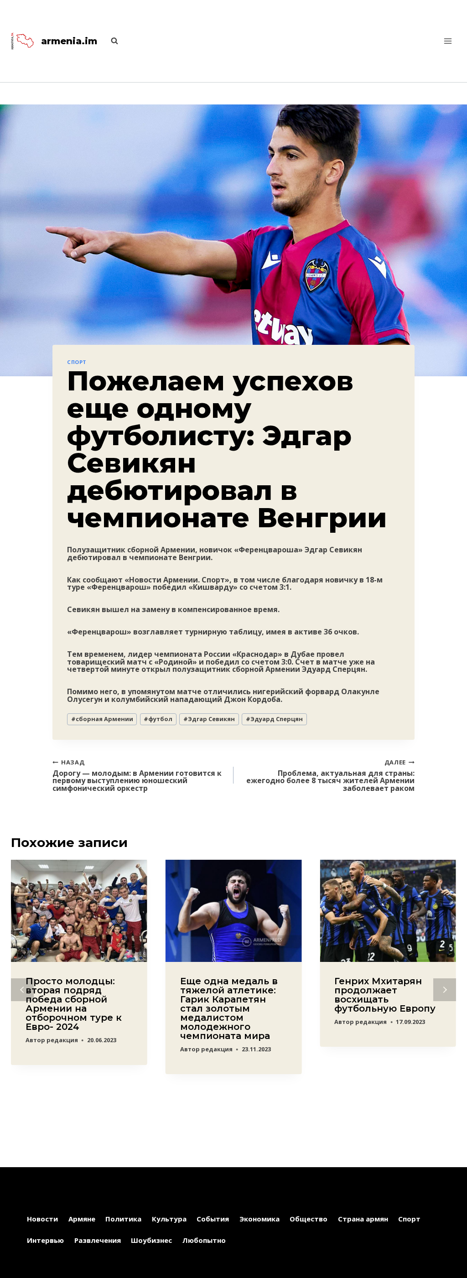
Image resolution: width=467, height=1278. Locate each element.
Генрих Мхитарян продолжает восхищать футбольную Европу (385, 995)
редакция (62, 1040)
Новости (42, 1218)
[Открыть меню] (447, 41)
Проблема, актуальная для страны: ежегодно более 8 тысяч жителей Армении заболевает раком (330, 775)
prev (22, 989)
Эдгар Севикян (209, 719)
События (213, 1218)
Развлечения (97, 1240)
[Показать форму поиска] (110, 41)
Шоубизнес (151, 1240)
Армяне (81, 1218)
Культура (169, 1218)
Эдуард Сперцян (274, 719)
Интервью (45, 1240)
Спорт (77, 361)
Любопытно (204, 1240)
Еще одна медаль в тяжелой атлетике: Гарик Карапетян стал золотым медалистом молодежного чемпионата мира (229, 1008)
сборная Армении (102, 719)
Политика (123, 1218)
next (444, 989)
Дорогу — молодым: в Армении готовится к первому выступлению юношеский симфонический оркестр (137, 775)
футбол (158, 719)
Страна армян (363, 1218)
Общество (308, 1218)
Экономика (259, 1218)
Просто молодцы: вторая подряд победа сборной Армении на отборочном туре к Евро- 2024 (74, 1004)
